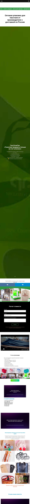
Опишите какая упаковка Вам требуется (10, 317)
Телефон (5, 313)
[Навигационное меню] (28, 1)
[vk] (7, 284)
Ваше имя (5, 309)
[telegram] (22, 284)
